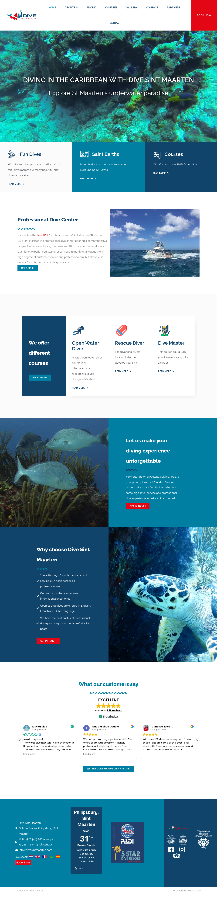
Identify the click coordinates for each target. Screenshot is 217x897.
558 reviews (114, 710)
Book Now (204, 15)
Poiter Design (194, 890)
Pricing (91, 7)
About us (71, 7)
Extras (114, 22)
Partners (173, 7)
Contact (152, 7)
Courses (111, 7)
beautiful (42, 235)
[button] (197, 740)
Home (52, 7)
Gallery (131, 7)
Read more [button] (29, 754)
